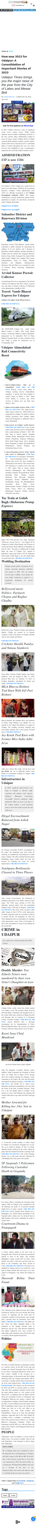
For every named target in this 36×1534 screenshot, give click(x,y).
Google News (19, 1483)
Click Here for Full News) (10, 304)
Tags (5, 1489)
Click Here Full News (13, 732)
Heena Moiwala (9, 97)
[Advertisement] (18, 31)
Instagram (30, 1481)
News (11, 51)
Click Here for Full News (20, 408)
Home (4, 51)
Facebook (22, 1481)
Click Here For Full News (15, 427)
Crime (13, 1495)
